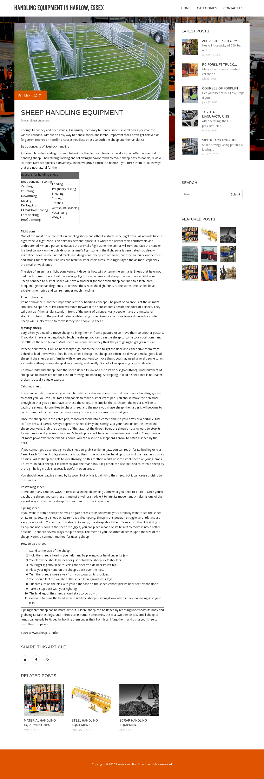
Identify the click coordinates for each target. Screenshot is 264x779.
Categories (207, 8)
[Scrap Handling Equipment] (140, 700)
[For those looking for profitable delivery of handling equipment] (209, 273)
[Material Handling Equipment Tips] (44, 700)
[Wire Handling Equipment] (190, 254)
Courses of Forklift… (222, 88)
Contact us (233, 8)
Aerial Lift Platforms (220, 41)
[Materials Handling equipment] (228, 273)
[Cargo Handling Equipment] (209, 254)
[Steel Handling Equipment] (92, 700)
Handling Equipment (37, 120)
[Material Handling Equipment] (228, 254)
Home (186, 8)
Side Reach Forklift (219, 140)
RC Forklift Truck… (219, 64)
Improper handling (48, 140)
